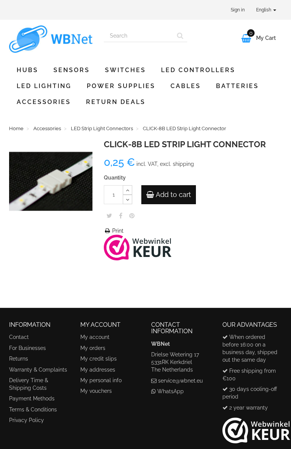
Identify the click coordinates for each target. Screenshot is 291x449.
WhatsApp (170, 391)
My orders (92, 348)
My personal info (101, 380)
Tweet (109, 215)
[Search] (180, 35)
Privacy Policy (26, 420)
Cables (186, 86)
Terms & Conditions (33, 409)
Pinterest (132, 215)
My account (95, 337)
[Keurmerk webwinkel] (256, 427)
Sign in (238, 10)
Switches (125, 70)
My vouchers (96, 391)
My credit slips (98, 359)
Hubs (27, 70)
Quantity (115, 178)
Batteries (237, 86)
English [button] (264, 10)
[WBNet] (50, 39)
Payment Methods (32, 398)
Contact (19, 337)
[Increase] (127, 190)
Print (117, 231)
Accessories (44, 102)
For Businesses (27, 348)
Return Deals (116, 102)
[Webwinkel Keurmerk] (138, 247)
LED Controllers (198, 70)
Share (120, 215)
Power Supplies (121, 86)
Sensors (71, 70)
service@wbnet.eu (180, 381)
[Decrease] (127, 199)
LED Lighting (44, 86)
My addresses (97, 370)
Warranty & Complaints (38, 370)
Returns (18, 359)
